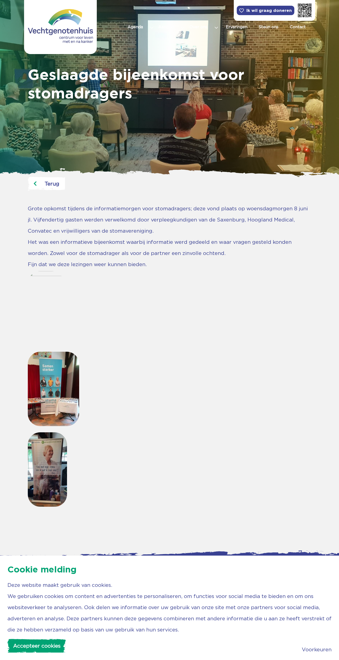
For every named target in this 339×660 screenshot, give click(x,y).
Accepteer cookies (37, 646)
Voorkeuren (317, 649)
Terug (52, 184)
